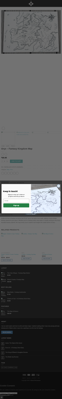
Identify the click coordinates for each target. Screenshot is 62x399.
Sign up (16, 205)
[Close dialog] (58, 186)
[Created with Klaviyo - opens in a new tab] (31, 214)
